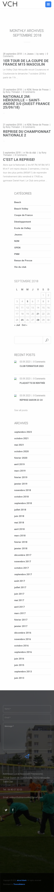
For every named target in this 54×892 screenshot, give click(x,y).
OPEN (17, 247)
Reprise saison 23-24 (31, 400)
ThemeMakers (19, 884)
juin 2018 (19, 516)
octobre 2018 (21, 496)
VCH (10, 4)
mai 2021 (19, 445)
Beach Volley (21, 208)
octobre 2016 (21, 645)
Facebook (13, 810)
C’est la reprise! (19, 160)
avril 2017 (19, 607)
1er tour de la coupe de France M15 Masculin (25, 62)
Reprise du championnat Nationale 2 (27, 133)
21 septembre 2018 (12, 124)
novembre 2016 (22, 639)
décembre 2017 (22, 555)
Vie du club (31, 152)
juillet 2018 (20, 509)
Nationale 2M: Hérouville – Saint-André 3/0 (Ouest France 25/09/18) (26, 101)
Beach (17, 202)
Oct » (24, 325)
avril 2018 (19, 529)
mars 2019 (20, 470)
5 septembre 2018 (12, 152)
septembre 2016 (23, 652)
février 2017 (20, 619)
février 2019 (20, 477)
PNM (16, 254)
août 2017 (19, 581)
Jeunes (30, 53)
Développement (22, 221)
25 (22, 320)
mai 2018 (19, 522)
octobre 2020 (21, 451)
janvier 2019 (20, 483)
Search (47, 340)
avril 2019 (19, 464)
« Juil (17, 325)
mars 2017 (20, 613)
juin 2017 (19, 594)
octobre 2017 (21, 568)
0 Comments (39, 361)
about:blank (21, 880)
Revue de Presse (40, 89)
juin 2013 (19, 678)
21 (38, 314)
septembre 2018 (23, 503)
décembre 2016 (22, 632)
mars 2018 (20, 535)
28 (38, 320)
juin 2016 (19, 658)
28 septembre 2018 (12, 53)
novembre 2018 (22, 490)
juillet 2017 (20, 587)
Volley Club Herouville (27, 856)
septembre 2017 (23, 574)
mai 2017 (19, 600)
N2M (29, 89)
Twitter (6, 810)
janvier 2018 (20, 548)
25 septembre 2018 (12, 89)
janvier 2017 (20, 626)
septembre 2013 (23, 671)
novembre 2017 (22, 561)
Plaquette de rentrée (32, 383)
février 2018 (20, 542)
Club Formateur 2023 (32, 366)
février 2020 (20, 458)
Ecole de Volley (22, 228)
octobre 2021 (21, 438)
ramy (41, 53)
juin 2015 (19, 665)
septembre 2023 (23, 432)
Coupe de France (23, 215)
